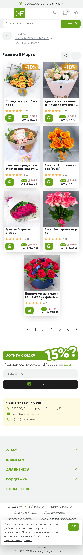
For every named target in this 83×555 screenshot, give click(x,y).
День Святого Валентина (57, 519)
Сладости (14, 506)
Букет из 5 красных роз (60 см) (21, 231)
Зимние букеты (60, 506)
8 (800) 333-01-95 (23, 419)
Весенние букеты (20, 519)
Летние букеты (54, 513)
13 (25, 239)
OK (73, 526)
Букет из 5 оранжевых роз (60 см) (60, 167)
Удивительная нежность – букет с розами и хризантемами (60, 103)
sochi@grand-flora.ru (26, 414)
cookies (28, 524)
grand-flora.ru (57, 551)
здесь (68, 364)
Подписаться (44, 384)
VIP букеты (36, 506)
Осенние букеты (25, 513)
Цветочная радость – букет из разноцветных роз (21, 167)
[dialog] (54, 13)
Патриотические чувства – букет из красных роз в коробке (41, 295)
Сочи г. (54, 3)
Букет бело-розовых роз (61, 231)
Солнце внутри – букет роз (21, 103)
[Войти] (76, 13)
